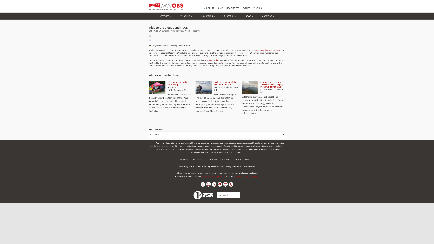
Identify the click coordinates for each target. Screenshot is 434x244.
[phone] (231, 184)
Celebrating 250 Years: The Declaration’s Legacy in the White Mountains (272, 85)
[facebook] (203, 184)
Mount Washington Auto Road (267, 50)
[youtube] (220, 184)
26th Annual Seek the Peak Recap (178, 83)
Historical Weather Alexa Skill (213, 176)
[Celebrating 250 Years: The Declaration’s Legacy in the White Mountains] (250, 87)
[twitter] (214, 184)
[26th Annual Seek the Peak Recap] (157, 87)
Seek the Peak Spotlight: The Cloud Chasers (225, 83)
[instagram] (208, 184)
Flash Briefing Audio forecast (247, 176)
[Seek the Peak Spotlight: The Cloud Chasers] (204, 87)
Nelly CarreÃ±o (212, 60)
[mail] (225, 184)
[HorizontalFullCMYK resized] (166, 4)
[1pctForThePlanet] (203, 192)
